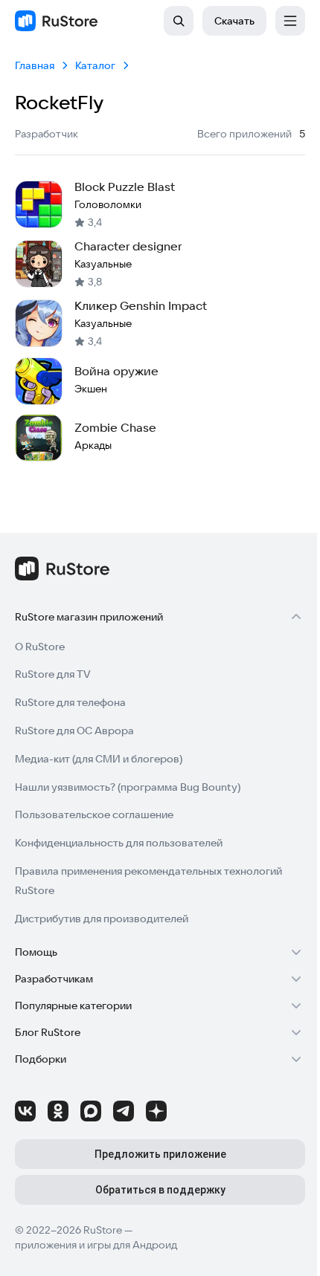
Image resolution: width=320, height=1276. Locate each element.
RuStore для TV (53, 674)
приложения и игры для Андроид (96, 1244)
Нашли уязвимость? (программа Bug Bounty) (127, 787)
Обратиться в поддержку (160, 1190)
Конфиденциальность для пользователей (119, 842)
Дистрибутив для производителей (101, 918)
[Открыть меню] (290, 21)
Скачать (234, 20)
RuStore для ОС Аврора (74, 730)
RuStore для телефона (70, 702)
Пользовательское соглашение (94, 814)
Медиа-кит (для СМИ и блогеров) (98, 758)
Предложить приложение (160, 1154)
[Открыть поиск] (178, 21)
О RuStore (40, 646)
